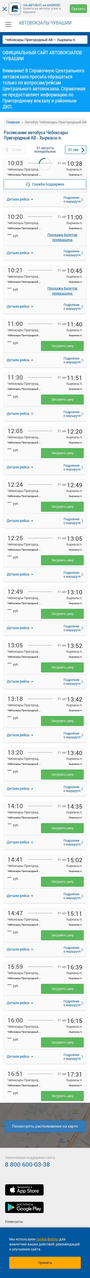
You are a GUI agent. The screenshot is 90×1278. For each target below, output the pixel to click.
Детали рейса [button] (18, 252)
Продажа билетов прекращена (62, 236)
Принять (45, 1262)
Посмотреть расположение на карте (45, 1126)
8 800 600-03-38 (27, 1164)
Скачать (78, 8)
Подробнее (71, 199)
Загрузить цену (63, 346)
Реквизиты (14, 1221)
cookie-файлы (47, 1239)
